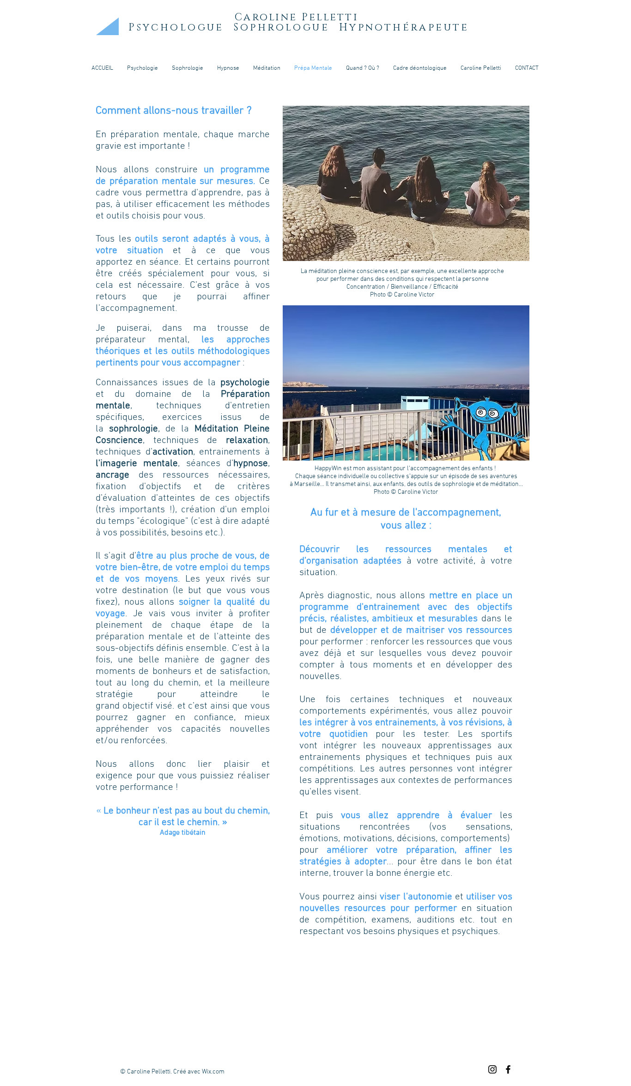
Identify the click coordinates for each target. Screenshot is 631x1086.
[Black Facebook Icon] (508, 1069)
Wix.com (213, 1072)
